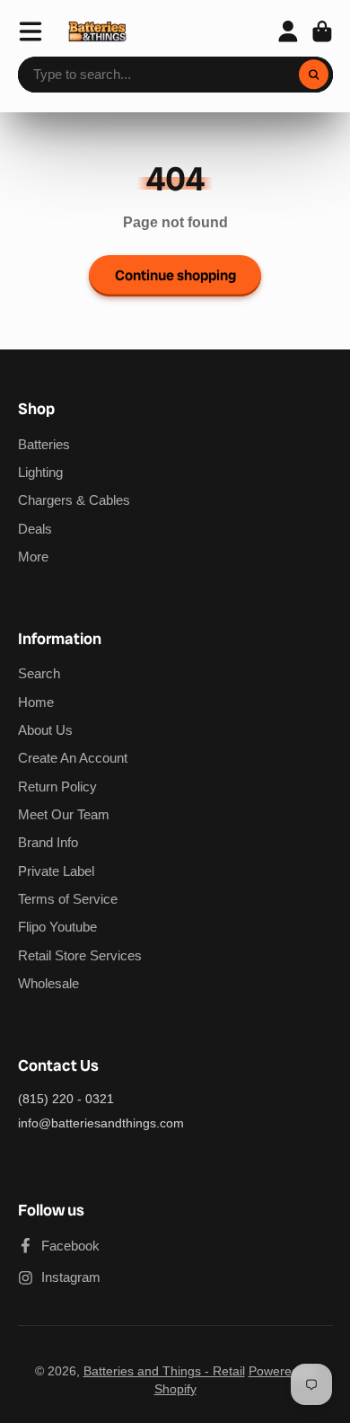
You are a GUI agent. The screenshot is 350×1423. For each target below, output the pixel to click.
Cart (322, 31)
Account (288, 31)
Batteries (44, 444)
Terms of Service (68, 898)
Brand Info (48, 842)
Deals (35, 528)
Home (36, 702)
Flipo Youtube (57, 926)
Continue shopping (175, 275)
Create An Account (72, 757)
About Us (45, 730)
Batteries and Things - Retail (164, 1371)
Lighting (40, 472)
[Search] (314, 74)
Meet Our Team (63, 814)
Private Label (56, 871)
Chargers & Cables (74, 500)
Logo (97, 31)
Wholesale (48, 983)
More (33, 556)
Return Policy (57, 786)
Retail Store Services (80, 955)
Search (39, 673)
